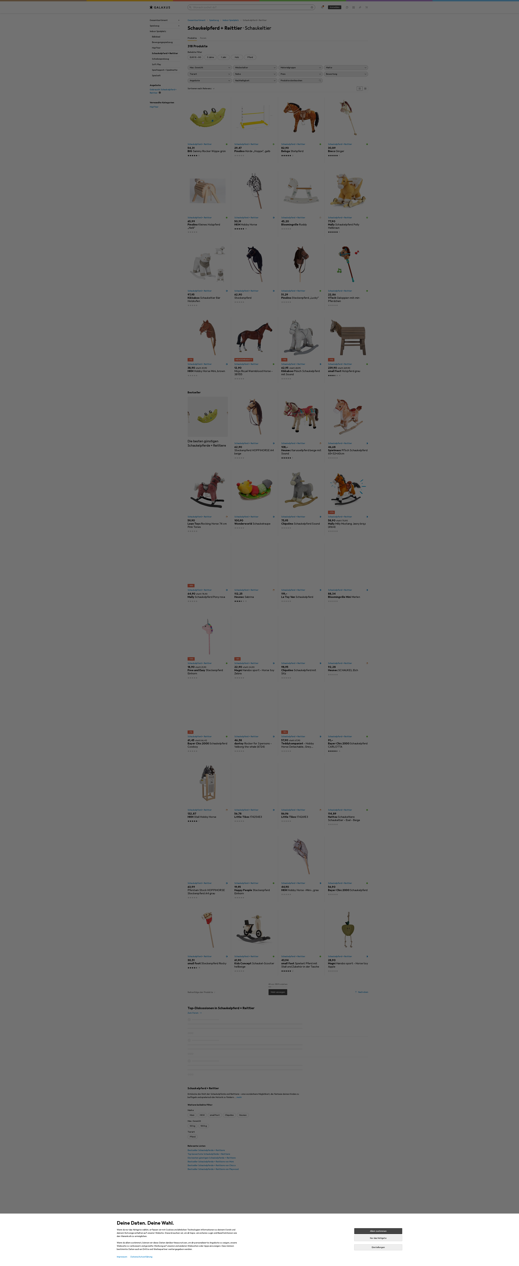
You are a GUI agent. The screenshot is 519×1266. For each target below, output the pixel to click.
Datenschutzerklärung (141, 1256)
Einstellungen (378, 1247)
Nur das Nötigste (378, 1238)
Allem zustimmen (378, 1231)
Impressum (122, 1256)
